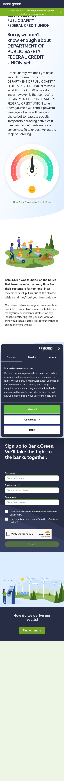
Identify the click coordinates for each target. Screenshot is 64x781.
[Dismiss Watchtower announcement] (60, 12)
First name (10, 473)
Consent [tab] (11, 357)
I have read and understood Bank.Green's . (34, 521)
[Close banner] (59, 348)
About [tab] (52, 357)
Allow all (32, 409)
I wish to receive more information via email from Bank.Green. (33, 513)
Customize (30, 419)
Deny (32, 429)
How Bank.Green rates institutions (32, 202)
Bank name (10, 497)
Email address (12, 485)
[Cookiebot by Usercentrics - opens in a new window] (40, 349)
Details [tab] (32, 357)
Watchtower (27, 10)
